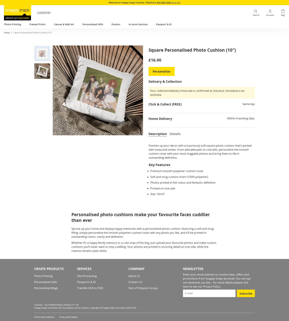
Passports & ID (86, 282)
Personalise (161, 71)
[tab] (158, 134)
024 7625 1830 (164, 2)
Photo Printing (43, 276)
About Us (134, 276)
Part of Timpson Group (143, 288)
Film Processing (87, 276)
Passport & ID (164, 24)
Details (175, 134)
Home (7, 32)
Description (158, 134)
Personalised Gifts (45, 282)
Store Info (175, 2)
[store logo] (17, 12)
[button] (43, 54)
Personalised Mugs (46, 288)
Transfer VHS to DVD (90, 288)
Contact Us (135, 282)
